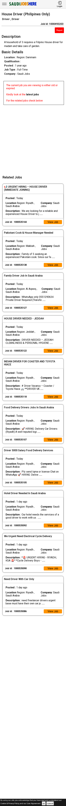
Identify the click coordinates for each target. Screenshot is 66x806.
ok (44, 803)
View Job (53, 222)
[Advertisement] (33, 138)
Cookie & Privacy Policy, (10, 804)
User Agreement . (34, 804)
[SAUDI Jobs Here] (22, 5)
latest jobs (32, 94)
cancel (50, 803)
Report (59, 30)
